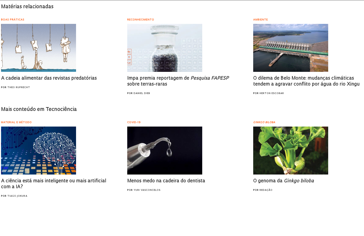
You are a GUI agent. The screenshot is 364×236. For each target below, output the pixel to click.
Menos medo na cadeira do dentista (166, 181)
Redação (266, 190)
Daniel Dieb (142, 93)
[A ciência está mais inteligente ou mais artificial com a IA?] (38, 151)
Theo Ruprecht (18, 87)
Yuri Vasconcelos (147, 190)
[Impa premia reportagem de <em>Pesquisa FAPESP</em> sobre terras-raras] (164, 48)
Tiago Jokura (17, 196)
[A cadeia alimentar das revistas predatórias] (38, 48)
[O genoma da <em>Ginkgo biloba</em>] (290, 151)
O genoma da (283, 181)
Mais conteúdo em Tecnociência (39, 109)
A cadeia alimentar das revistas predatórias (49, 78)
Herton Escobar (272, 93)
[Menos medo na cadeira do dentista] (164, 151)
